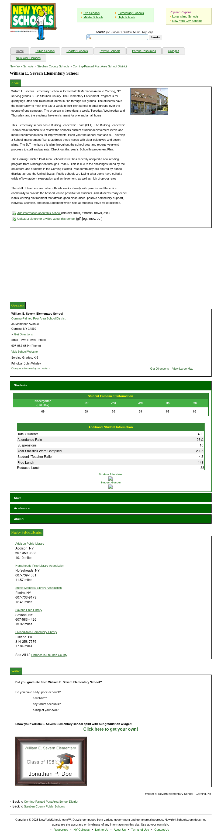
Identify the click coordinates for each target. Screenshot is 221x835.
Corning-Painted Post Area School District (100, 66)
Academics (22, 508)
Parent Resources (144, 51)
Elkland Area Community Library (36, 632)
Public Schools (45, 51)
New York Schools (22, 66)
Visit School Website (24, 351)
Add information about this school (39, 213)
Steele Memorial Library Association (38, 587)
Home (22, 51)
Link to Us (101, 829)
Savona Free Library (28, 609)
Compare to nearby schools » (30, 368)
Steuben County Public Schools (44, 806)
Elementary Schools (131, 13)
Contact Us (161, 829)
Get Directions (23, 334)
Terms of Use (140, 829)
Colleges (173, 51)
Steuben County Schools (53, 66)
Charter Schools (77, 51)
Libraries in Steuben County (49, 655)
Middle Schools (93, 17)
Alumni (19, 519)
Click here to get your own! (110, 729)
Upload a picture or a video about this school (46, 218)
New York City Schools (187, 20)
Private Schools (110, 51)
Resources (61, 829)
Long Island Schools (185, 16)
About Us (120, 829)
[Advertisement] (50, 264)
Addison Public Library (29, 543)
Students (20, 385)
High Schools (126, 17)
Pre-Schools (92, 13)
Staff (17, 497)
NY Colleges (82, 829)
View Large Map (182, 368)
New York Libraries (28, 58)
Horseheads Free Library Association (39, 565)
